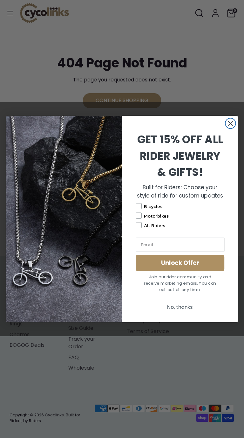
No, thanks (180, 306)
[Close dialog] (230, 123)
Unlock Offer (180, 263)
